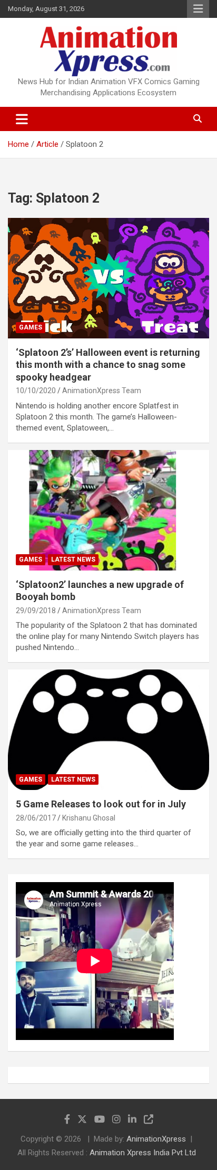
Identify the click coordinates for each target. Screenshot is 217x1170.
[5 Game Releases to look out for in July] (108, 730)
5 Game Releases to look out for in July (101, 803)
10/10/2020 (36, 390)
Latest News (73, 559)
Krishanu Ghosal (88, 818)
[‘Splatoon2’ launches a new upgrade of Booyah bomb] (108, 510)
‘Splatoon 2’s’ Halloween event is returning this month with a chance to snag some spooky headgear (108, 365)
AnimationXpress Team (101, 390)
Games (30, 327)
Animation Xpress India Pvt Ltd (143, 1152)
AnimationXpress (156, 1139)
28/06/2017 (36, 818)
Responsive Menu (198, 9)
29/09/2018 (36, 610)
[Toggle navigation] (22, 119)
